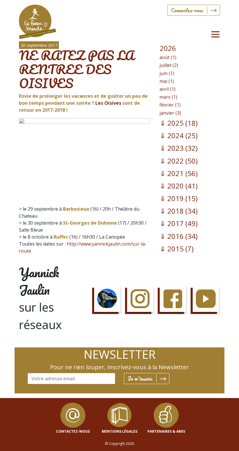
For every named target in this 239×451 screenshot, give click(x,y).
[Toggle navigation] (215, 34)
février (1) (170, 105)
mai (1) (166, 81)
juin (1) (166, 73)
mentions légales (119, 431)
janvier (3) (170, 113)
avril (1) (167, 89)
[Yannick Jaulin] (37, 21)
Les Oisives (107, 103)
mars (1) (168, 97)
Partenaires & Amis (166, 431)
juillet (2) (168, 65)
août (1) (167, 57)
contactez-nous (73, 431)
